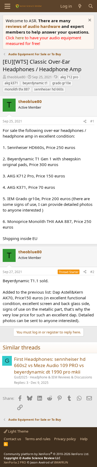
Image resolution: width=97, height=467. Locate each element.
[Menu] (7, 6)
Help (84, 438)
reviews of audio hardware (33, 26)
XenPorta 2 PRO (15, 462)
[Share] (84, 121)
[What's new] (80, 6)
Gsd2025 (20, 377)
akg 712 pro (69, 77)
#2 (92, 272)
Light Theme (17, 431)
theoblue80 (16, 76)
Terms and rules (37, 438)
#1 (92, 121)
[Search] (90, 6)
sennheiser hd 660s (49, 89)
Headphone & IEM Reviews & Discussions (61, 377)
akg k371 (11, 83)
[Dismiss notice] (89, 21)
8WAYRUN (61, 462)
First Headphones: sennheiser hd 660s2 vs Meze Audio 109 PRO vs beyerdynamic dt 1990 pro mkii (49, 365)
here (20, 37)
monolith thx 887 (17, 89)
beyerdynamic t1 (35, 83)
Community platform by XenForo (46, 454)
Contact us (12, 438)
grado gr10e (61, 83)
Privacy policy (65, 438)
